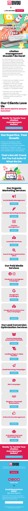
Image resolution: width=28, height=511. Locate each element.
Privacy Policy (17, 507)
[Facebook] (9, 479)
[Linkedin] (15, 479)
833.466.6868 (10, 11)
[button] (11, 7)
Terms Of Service (11, 507)
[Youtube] (18, 479)
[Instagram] (12, 479)
